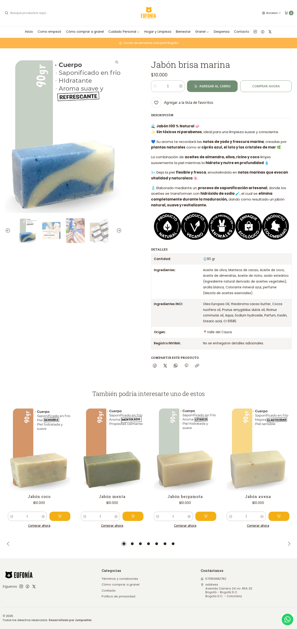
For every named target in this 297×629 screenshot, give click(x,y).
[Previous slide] (8, 230)
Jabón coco (39, 496)
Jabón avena (258, 496)
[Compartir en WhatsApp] (175, 365)
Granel (200, 32)
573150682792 (215, 578)
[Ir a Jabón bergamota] (185, 449)
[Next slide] (118, 230)
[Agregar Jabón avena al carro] (278, 516)
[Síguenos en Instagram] (255, 32)
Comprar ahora (266, 86)
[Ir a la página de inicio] (148, 13)
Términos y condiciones (120, 578)
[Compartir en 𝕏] (165, 365)
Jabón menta (112, 496)
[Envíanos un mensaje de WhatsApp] (287, 619)
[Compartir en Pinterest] (186, 365)
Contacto (241, 32)
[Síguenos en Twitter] (270, 32)
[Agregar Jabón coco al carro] (59, 516)
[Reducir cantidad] (154, 86)
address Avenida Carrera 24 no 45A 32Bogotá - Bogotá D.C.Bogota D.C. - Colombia (228, 590)
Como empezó (49, 32)
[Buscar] (6, 13)
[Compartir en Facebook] (154, 365)
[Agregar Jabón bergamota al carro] (205, 516)
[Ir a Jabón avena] (258, 449)
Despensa (221, 32)
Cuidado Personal (122, 32)
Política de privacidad (118, 596)
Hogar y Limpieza (157, 32)
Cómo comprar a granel (85, 32)
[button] (124, 544)
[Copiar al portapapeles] (196, 365)
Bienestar (183, 32)
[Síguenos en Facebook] (263, 32)
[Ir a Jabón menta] (112, 449)
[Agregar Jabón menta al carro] (133, 516)
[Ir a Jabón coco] (39, 449)
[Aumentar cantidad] (180, 86)
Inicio (29, 32)
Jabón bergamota (185, 496)
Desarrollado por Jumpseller (70, 620)
